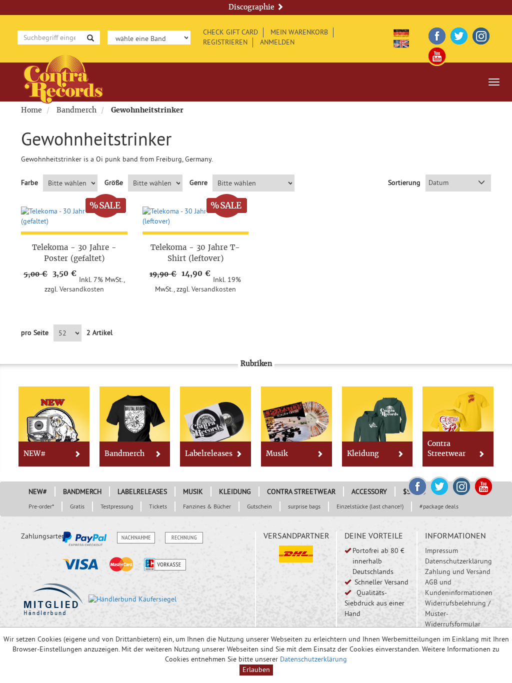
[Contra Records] (63, 79)
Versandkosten (82, 289)
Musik (277, 453)
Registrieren (225, 42)
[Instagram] (481, 34)
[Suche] (90, 37)
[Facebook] (437, 34)
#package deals (439, 506)
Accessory (369, 491)
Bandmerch (76, 110)
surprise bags (304, 506)
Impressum (441, 550)
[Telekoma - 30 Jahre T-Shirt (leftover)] (195, 216)
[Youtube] (437, 54)
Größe (113, 182)
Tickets (158, 506)
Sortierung (404, 182)
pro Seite (34, 332)
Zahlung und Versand (457, 571)
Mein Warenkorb (299, 32)
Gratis (77, 506)
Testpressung (116, 506)
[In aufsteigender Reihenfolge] (481, 183)
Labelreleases (208, 453)
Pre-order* (41, 506)
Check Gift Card (230, 32)
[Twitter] (459, 34)
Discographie (252, 7)
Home (31, 110)
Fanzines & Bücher (207, 506)
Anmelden (277, 42)
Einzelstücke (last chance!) (370, 506)
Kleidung (363, 453)
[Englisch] (401, 42)
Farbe (29, 182)
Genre (199, 182)
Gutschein (259, 506)
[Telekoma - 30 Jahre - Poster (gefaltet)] (74, 216)
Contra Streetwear (447, 448)
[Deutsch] (401, 31)
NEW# (35, 453)
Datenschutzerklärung (458, 561)
